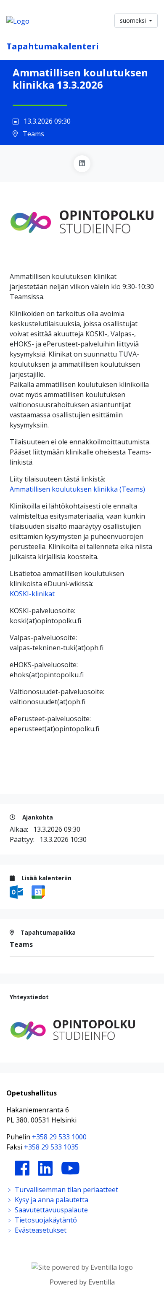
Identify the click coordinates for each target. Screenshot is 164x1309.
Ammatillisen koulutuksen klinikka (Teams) (77, 489)
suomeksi (134, 20)
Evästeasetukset (39, 1230)
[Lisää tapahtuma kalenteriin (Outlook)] (17, 891)
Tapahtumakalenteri (52, 46)
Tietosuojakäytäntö (45, 1220)
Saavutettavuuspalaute (50, 1209)
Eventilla (101, 1282)
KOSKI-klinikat (32, 593)
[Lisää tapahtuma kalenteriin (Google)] (38, 891)
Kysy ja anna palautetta (50, 1199)
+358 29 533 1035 (51, 1147)
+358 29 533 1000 (59, 1136)
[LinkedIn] (82, 163)
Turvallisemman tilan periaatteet (65, 1189)
